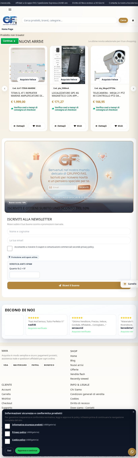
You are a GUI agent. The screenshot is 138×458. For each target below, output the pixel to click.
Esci (9, 450)
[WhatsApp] (132, 452)
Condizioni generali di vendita (87, 394)
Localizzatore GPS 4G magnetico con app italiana (65, 94)
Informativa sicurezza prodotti (27, 424)
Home (73, 356)
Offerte (74, 369)
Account (6, 389)
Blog (72, 360)
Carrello (6, 394)
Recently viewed (79, 378)
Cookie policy (18, 439)
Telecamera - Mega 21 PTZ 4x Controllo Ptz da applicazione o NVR (109, 94)
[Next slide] (133, 88)
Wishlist (6, 398)
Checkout (7, 403)
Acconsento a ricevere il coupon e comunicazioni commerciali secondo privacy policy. (54, 247)
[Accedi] (133, 20)
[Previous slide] (4, 88)
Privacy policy (19, 432)
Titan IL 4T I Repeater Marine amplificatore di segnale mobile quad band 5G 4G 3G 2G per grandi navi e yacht (26, 94)
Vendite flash (77, 374)
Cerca (123, 20)
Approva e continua (27, 450)
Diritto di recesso (80, 403)
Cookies (74, 398)
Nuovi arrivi (76, 365)
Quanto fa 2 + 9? (17, 268)
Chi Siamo (76, 389)
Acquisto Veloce (28, 79)
